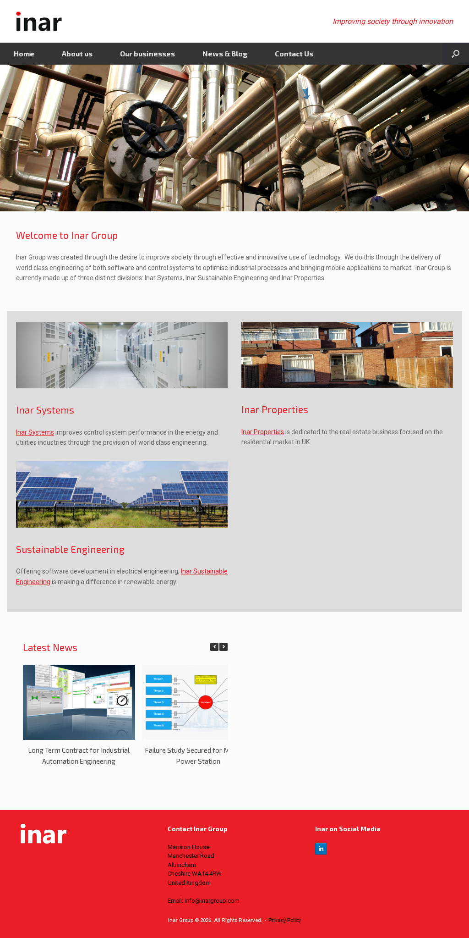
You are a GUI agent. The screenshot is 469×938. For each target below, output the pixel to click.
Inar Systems (35, 432)
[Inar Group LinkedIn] (321, 849)
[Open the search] (455, 54)
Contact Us (294, 53)
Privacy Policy (284, 920)
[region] (234, 138)
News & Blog (224, 53)
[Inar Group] (39, 21)
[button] (223, 647)
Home (24, 53)
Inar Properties (262, 432)
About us (77, 53)
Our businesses (147, 53)
